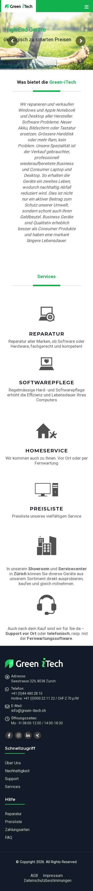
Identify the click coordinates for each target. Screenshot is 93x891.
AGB (34, 875)
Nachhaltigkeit (17, 771)
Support (12, 778)
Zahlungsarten (17, 829)
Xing (37, 735)
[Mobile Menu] (86, 8)
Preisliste (13, 821)
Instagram (18, 735)
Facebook (9, 735)
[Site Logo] (18, 6)
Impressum (53, 875)
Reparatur (13, 813)
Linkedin (28, 735)
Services (12, 786)
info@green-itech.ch (28, 710)
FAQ (8, 837)
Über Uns (13, 763)
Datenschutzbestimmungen (47, 880)
